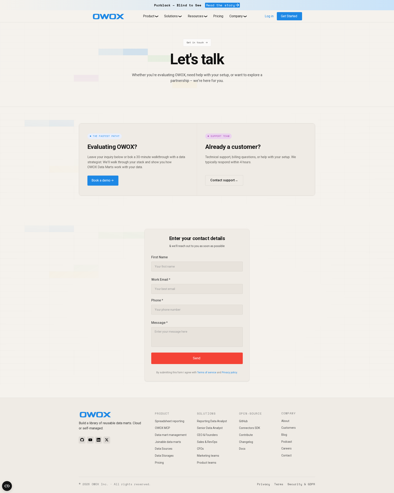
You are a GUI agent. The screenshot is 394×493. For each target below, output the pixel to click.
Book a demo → (102, 180)
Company (236, 16)
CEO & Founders (207, 435)
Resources (195, 16)
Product (148, 16)
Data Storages (164, 455)
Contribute (246, 435)
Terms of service (206, 372)
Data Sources (163, 448)
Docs (242, 448)
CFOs (200, 448)
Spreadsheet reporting (169, 421)
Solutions (171, 16)
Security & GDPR (301, 484)
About (285, 421)
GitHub (243, 421)
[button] (150, 16)
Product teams (206, 462)
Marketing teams (208, 455)
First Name (159, 257)
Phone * (157, 300)
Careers (286, 448)
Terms (278, 484)
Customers (288, 427)
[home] (108, 16)
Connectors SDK (249, 428)
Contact (286, 455)
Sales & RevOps (207, 442)
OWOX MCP (162, 428)
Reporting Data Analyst (212, 421)
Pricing (218, 16)
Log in (269, 16)
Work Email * (160, 280)
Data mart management (171, 435)
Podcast (286, 441)
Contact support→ (224, 180)
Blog (284, 434)
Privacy (263, 484)
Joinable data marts (168, 442)
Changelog (246, 442)
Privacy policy (229, 372)
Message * (159, 323)
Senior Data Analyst (210, 428)
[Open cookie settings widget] (7, 486)
